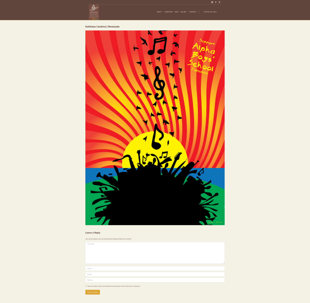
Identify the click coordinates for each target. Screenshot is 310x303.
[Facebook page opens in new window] (215, 2)
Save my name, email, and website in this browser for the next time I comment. (114, 286)
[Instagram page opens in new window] (212, 2)
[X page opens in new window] (219, 2)
